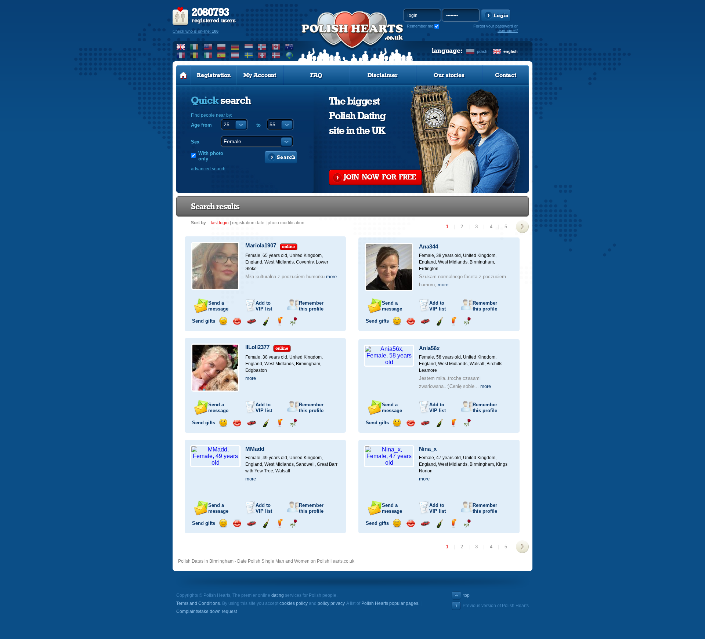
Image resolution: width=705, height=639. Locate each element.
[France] (180, 55)
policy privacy (331, 603)
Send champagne (265, 321)
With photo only (210, 155)
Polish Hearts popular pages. (390, 603)
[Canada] (276, 46)
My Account (259, 75)
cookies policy (293, 603)
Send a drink (279, 321)
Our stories (449, 75)
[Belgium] (194, 55)
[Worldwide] (289, 55)
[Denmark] (276, 55)
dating (277, 595)
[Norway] (262, 46)
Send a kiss (237, 321)
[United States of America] (208, 46)
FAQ (316, 75)
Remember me (420, 26)
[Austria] (235, 55)
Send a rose (293, 321)
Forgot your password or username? (495, 28)
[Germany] (235, 46)
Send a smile (223, 321)
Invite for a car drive (251, 321)
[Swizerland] (262, 55)
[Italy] (208, 55)
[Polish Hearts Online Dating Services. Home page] (183, 75)
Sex (195, 142)
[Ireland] (194, 46)
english (510, 51)
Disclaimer (383, 75)
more (331, 276)
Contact (505, 75)
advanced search (208, 168)
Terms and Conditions (198, 603)
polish (482, 51)
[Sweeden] (248, 55)
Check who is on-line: (195, 31)
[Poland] (221, 46)
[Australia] (289, 46)
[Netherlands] (248, 46)
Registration (214, 75)
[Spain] (221, 55)
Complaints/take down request (206, 611)
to (258, 125)
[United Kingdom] (180, 46)
